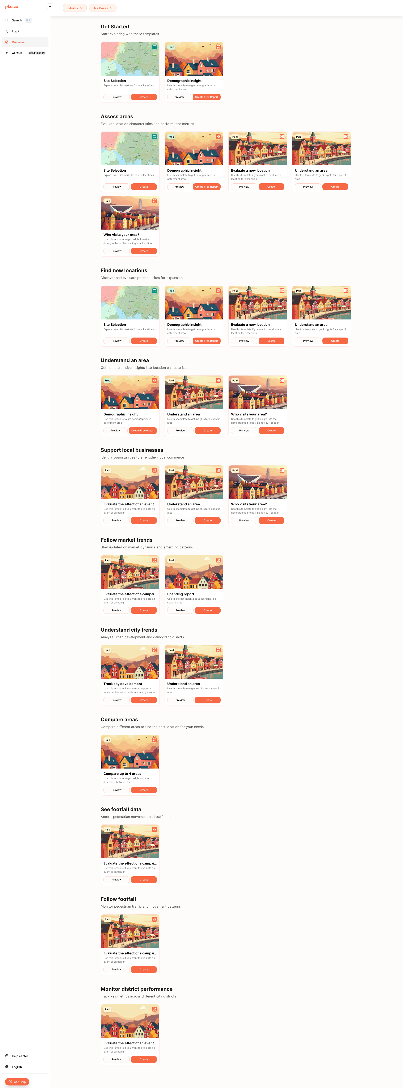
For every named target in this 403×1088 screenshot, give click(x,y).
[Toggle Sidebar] (50, 544)
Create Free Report (206, 97)
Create (144, 97)
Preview (117, 97)
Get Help (20, 1082)
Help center (20, 1056)
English (17, 1067)
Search (21, 20)
